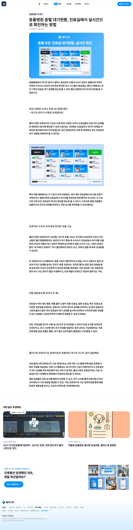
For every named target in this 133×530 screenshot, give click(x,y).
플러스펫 (18, 507)
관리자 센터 (44, 511)
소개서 (17, 511)
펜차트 (82, 507)
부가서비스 (30, 507)
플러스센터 (53, 507)
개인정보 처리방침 (7, 516)
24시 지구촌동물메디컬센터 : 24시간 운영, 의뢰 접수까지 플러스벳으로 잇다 (33, 447)
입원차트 (75, 507)
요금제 (4, 511)
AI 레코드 (61, 507)
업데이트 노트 (24, 511)
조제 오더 (68, 507)
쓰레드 (46, 507)
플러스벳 (11, 507)
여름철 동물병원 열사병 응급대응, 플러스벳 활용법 (92, 445)
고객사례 (10, 511)
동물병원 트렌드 (34, 511)
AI (24, 507)
